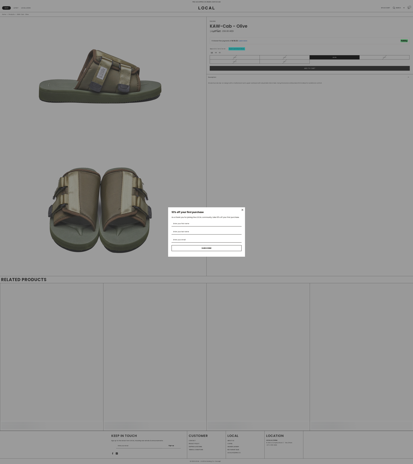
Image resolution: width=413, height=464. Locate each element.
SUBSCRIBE (206, 248)
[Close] (242, 209)
